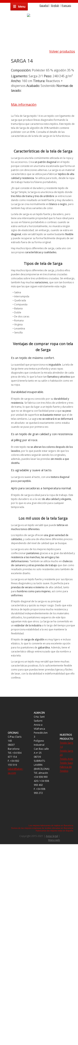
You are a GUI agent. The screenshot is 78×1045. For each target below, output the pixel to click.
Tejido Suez (66, 763)
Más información (23, 104)
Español (44, 5)
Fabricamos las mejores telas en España (54, 831)
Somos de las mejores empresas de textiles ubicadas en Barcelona (42, 828)
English (55, 5)
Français (66, 5)
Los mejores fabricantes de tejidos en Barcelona (51, 825)
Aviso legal (52, 836)
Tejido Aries (66, 759)
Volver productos (62, 51)
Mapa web (54, 840)
